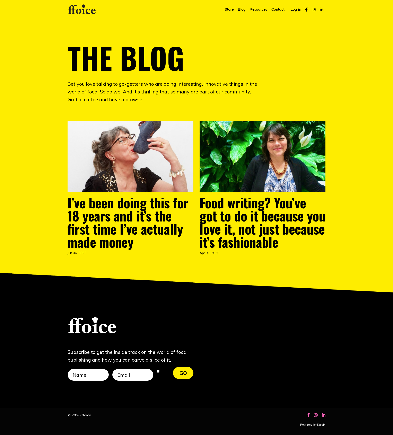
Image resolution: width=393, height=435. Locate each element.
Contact (278, 9)
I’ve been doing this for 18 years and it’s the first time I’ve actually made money (128, 222)
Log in (296, 9)
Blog (242, 9)
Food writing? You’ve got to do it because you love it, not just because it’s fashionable (262, 222)
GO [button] (183, 373)
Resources (258, 9)
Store (229, 9)
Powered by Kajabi (312, 424)
